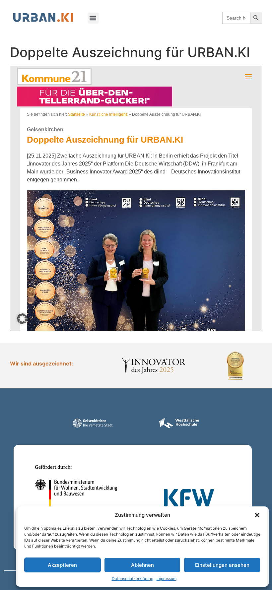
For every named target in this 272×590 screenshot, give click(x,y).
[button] (257, 515)
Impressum (166, 578)
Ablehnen (142, 565)
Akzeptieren (62, 565)
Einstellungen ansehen (222, 565)
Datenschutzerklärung (132, 578)
